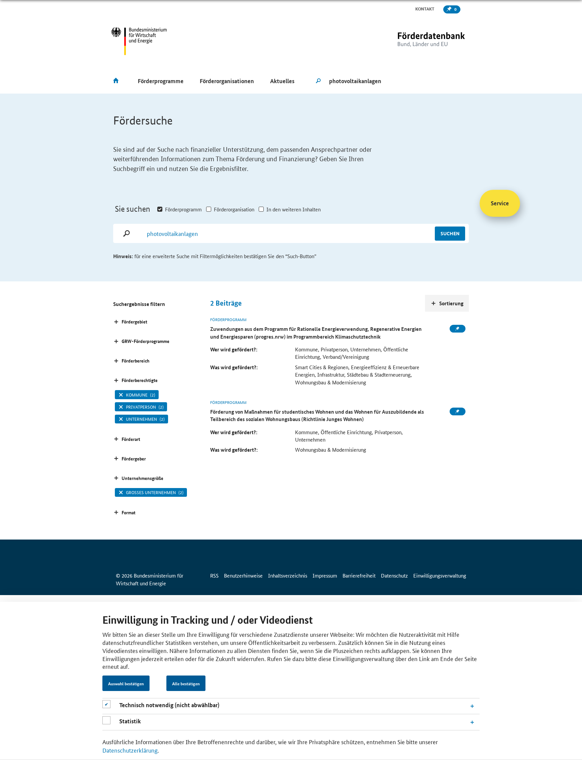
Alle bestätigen (186, 684)
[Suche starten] (318, 81)
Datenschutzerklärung (130, 750)
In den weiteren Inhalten (293, 209)
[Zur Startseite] (417, 41)
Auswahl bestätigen (126, 684)
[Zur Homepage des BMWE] (139, 41)
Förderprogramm (183, 209)
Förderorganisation (234, 209)
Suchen (450, 233)
